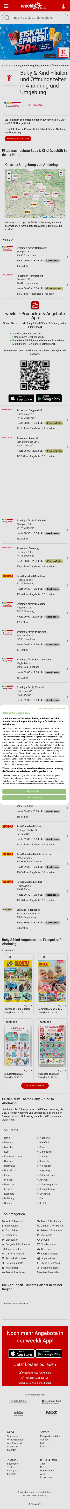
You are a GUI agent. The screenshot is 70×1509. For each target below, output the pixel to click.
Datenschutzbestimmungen (52, 708)
